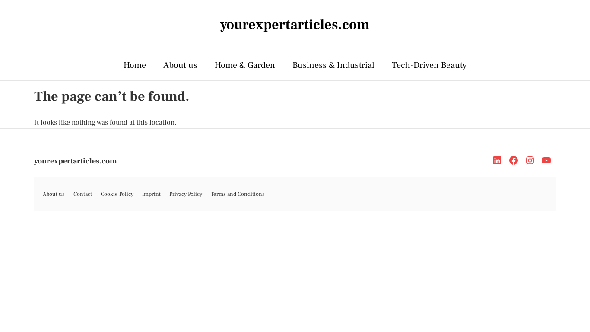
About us (180, 65)
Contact (82, 194)
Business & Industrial (333, 65)
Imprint (151, 194)
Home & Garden (245, 65)
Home (135, 65)
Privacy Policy (185, 194)
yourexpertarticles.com (75, 161)
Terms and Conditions (238, 194)
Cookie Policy (117, 194)
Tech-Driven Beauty (429, 65)
